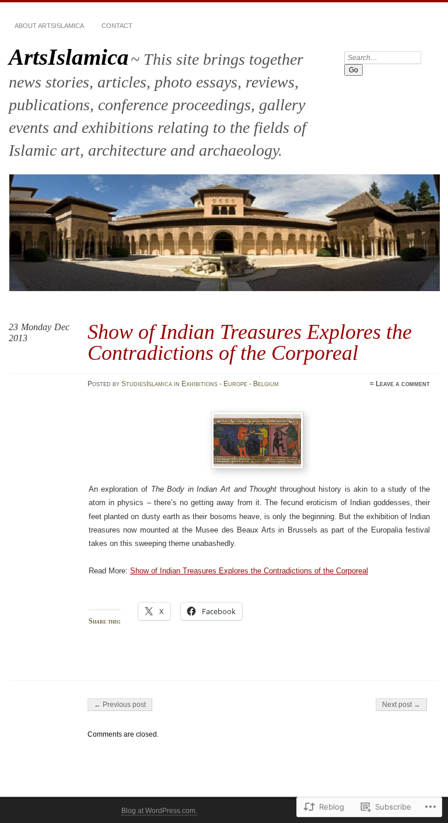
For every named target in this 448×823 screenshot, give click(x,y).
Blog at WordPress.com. (159, 811)
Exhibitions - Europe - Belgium (230, 384)
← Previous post (120, 705)
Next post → (401, 705)
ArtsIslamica (69, 56)
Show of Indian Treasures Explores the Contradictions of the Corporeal (249, 570)
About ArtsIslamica (49, 25)
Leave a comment (403, 384)
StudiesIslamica (146, 384)
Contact (117, 25)
